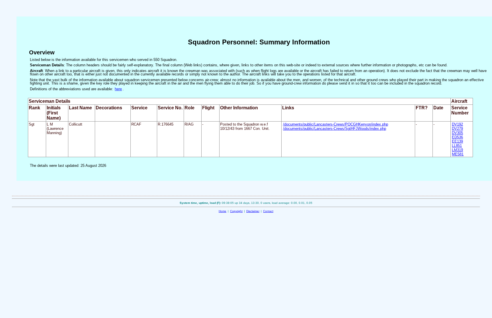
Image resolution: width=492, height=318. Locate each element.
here (118, 89)
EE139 (457, 141)
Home (222, 211)
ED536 (457, 137)
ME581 (458, 154)
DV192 (457, 124)
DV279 (457, 128)
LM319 (457, 150)
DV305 (457, 133)
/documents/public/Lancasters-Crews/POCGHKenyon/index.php (335, 124)
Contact (268, 211)
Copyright (236, 211)
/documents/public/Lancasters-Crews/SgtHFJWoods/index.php (334, 128)
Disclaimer (252, 211)
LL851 (457, 145)
